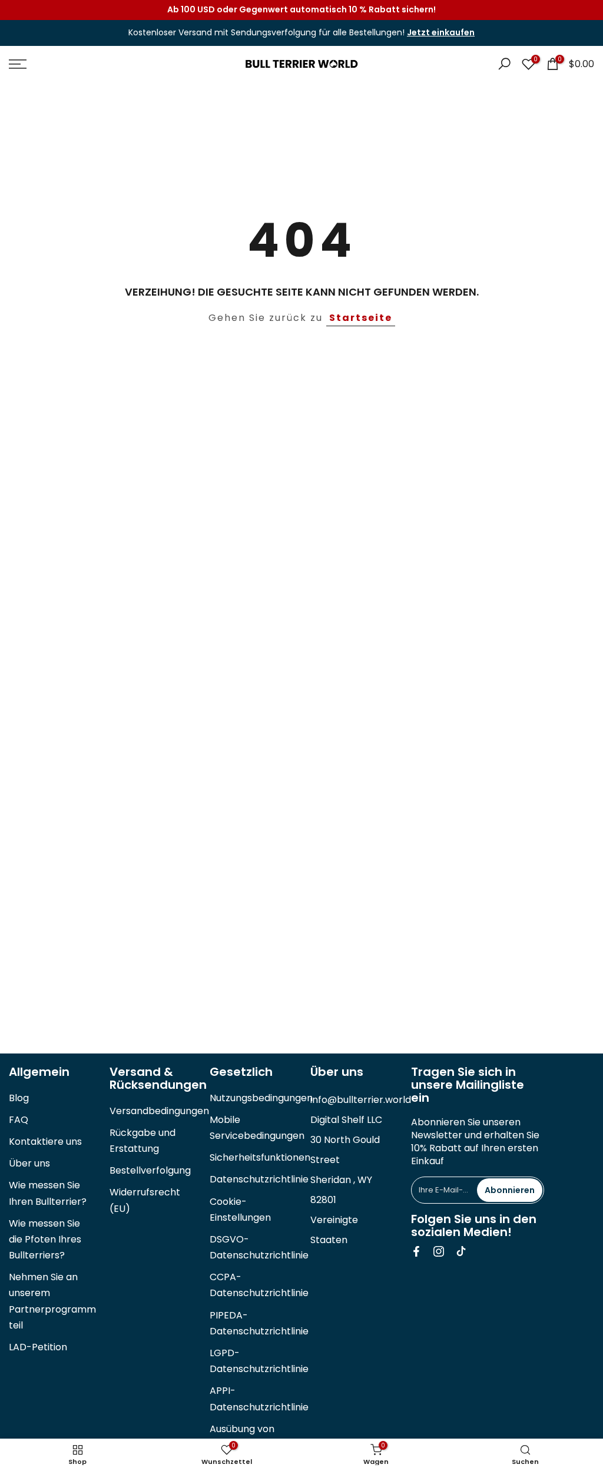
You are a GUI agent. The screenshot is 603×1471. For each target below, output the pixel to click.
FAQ (18, 1120)
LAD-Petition (38, 1347)
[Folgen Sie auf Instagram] (438, 1251)
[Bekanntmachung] (301, 10)
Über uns (29, 1163)
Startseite (360, 317)
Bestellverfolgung (150, 1170)
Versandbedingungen (159, 1111)
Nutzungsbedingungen (261, 1098)
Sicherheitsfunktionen (260, 1157)
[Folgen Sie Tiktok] (461, 1251)
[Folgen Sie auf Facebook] (416, 1251)
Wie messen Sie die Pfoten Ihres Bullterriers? (45, 1239)
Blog (19, 1098)
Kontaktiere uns (45, 1141)
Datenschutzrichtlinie (259, 1179)
